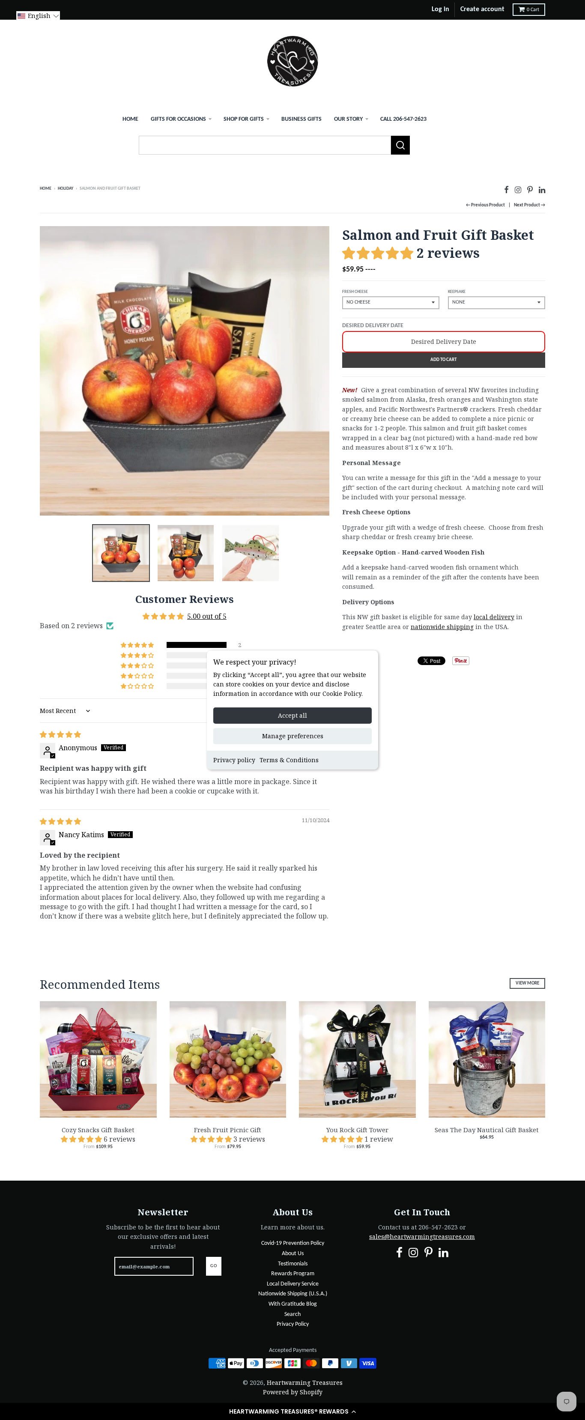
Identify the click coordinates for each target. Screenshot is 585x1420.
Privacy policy (234, 760)
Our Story (348, 119)
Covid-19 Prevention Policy (292, 1243)
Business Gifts (301, 119)
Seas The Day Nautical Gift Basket (487, 1129)
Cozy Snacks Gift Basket (98, 1129)
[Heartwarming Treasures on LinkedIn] (542, 189)
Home (130, 119)
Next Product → (529, 205)
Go (213, 1266)
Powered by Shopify (292, 1392)
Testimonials (292, 1264)
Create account (482, 9)
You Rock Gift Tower (357, 1129)
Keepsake (457, 291)
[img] (60, 734)
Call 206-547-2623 (403, 119)
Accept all (292, 715)
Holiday (65, 188)
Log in (440, 9)
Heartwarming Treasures (305, 1382)
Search (292, 1314)
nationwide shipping (442, 627)
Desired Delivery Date (372, 325)
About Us (293, 1253)
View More (527, 983)
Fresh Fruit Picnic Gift (227, 1129)
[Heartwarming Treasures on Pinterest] (530, 189)
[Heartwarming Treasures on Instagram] (518, 189)
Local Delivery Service (293, 1284)
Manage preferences (292, 736)
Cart (533, 9)
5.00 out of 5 (207, 616)
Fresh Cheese (355, 291)
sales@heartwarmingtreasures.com (422, 1236)
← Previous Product (485, 205)
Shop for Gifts (244, 119)
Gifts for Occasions (178, 119)
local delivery (494, 617)
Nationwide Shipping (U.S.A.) (292, 1294)
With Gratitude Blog (293, 1304)
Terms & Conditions (289, 760)
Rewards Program (292, 1274)
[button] (292, 1411)
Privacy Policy (293, 1324)
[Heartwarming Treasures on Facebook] (506, 189)
